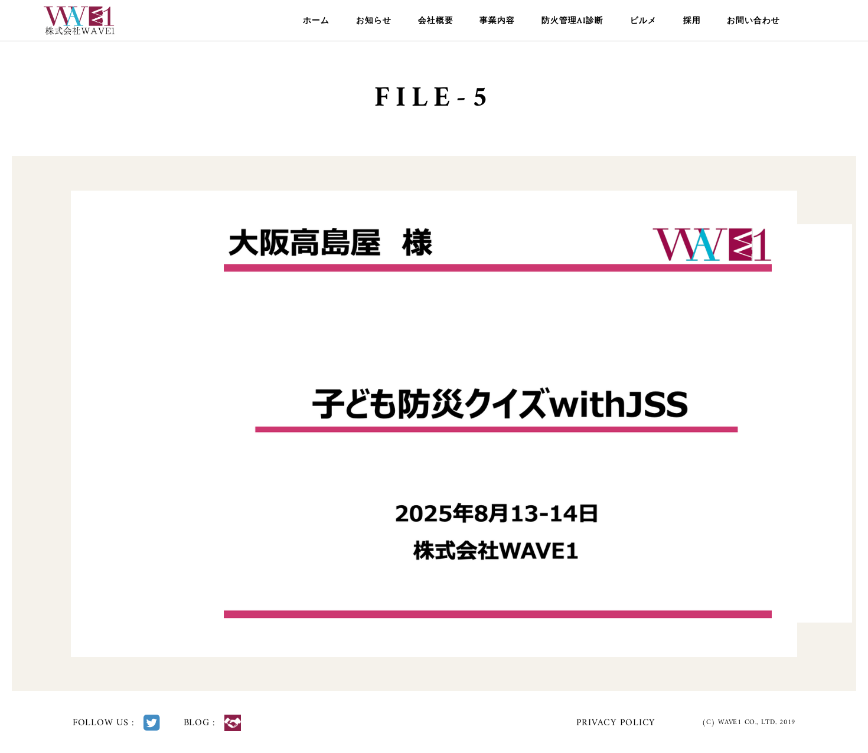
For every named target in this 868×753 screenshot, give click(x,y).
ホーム (316, 21)
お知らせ (373, 21)
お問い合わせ (753, 21)
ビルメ (643, 21)
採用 (692, 21)
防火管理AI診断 (572, 21)
